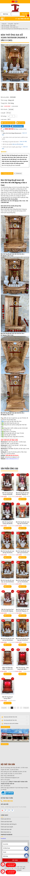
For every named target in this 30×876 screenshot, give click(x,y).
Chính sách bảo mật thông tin (8, 824)
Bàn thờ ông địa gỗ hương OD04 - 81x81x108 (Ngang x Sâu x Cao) (7, 697)
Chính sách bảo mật (6, 829)
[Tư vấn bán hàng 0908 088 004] (3, 864)
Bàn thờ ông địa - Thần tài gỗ (8, 25)
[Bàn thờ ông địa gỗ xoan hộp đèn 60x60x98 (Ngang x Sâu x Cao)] (22, 628)
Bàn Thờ (16, 23)
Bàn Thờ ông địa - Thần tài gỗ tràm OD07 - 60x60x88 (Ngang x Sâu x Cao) (22, 668)
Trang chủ (4, 23)
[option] (4, 86)
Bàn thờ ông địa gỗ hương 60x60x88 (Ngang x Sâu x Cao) (7, 493)
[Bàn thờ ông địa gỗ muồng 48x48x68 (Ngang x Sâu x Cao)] (7, 511)
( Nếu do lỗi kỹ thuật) (17, 144)
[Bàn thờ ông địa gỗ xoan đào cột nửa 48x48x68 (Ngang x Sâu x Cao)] (7, 569)
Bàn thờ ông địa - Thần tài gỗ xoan (10, 27)
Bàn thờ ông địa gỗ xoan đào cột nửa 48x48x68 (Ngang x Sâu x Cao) (7, 581)
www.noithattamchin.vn (12, 458)
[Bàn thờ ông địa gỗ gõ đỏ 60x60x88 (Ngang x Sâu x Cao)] (7, 599)
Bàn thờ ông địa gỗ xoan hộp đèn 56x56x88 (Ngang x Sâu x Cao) (22, 522)
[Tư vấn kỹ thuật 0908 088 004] (3, 872)
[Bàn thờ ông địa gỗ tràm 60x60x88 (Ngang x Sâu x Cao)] (22, 599)
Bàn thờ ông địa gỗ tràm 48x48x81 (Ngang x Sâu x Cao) (22, 493)
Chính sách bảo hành (6, 821)
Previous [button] (1, 87)
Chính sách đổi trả (6, 819)
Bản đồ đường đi (4, 744)
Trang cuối (26, 707)
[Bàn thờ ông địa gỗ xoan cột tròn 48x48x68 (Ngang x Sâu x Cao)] (7, 628)
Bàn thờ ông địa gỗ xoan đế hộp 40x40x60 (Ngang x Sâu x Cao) (7, 551)
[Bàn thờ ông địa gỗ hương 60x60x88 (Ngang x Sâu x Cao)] (7, 482)
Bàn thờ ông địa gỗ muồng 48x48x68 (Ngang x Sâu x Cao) (7, 522)
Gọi (23, 19)
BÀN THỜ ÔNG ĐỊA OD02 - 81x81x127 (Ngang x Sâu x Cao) (7, 668)
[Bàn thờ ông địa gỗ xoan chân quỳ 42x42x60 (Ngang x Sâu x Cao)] (22, 540)
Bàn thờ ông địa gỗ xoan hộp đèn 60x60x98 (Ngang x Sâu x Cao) (22, 639)
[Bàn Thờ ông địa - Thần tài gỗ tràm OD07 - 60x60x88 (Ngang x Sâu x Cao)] (22, 657)
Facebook (3, 838)
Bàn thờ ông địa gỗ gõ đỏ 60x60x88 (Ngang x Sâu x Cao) (7, 610)
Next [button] (28, 87)
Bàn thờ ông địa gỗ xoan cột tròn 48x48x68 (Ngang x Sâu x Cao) (7, 639)
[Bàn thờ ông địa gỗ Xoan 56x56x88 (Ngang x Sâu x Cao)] (4, 86)
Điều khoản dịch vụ (6, 832)
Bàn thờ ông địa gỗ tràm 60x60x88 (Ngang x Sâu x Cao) (22, 610)
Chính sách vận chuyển (7, 827)
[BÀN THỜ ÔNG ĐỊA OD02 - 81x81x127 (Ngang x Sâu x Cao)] (7, 657)
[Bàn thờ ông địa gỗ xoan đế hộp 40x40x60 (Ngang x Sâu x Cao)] (7, 540)
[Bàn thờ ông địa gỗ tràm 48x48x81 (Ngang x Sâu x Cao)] (22, 482)
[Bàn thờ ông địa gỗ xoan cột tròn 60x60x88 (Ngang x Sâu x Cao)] (22, 569)
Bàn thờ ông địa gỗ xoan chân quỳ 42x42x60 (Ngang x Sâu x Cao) (22, 551)
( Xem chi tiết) (23, 141)
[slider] (4, 151)
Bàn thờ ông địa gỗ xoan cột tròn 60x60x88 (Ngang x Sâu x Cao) (22, 581)
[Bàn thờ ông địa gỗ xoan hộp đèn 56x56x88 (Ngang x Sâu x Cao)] (22, 511)
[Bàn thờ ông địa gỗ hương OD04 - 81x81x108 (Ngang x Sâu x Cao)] (7, 686)
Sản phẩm (10, 23)
